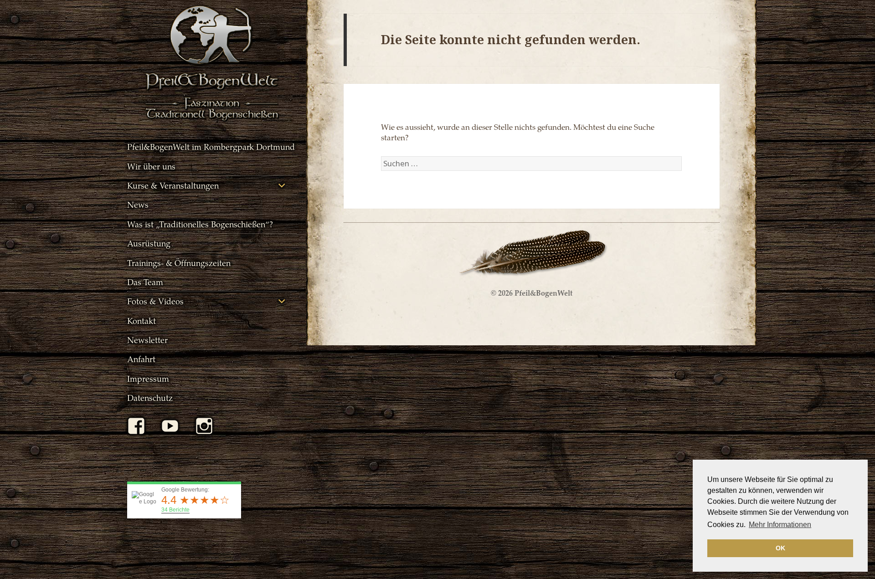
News (138, 204)
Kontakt (141, 320)
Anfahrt (141, 358)
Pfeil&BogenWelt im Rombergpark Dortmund (211, 146)
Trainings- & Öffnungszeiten (179, 262)
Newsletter (147, 339)
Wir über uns (151, 166)
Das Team (145, 281)
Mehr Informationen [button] (780, 524)
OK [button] (780, 548)
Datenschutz (150, 397)
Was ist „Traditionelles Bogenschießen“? (200, 224)
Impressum (148, 378)
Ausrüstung (148, 243)
